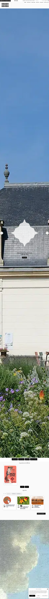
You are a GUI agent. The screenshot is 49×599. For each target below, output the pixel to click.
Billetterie (30, 0)
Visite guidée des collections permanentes (37, 506)
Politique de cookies (38, 597)
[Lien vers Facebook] (42, 1)
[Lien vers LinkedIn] (45, 1)
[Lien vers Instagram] (44, 1)
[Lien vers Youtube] (48, 1)
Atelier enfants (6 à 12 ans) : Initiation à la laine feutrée (24, 507)
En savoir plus (24, 258)
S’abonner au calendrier (41, 513)
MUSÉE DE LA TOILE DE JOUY (5, 0)
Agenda (24, 0)
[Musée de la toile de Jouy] (5, 5)
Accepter (32, 595)
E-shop (27, 0)
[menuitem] (5, 1)
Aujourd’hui (8, 493)
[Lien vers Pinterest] (47, 1)
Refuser (39, 595)
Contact (33, 0)
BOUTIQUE (16, 0)
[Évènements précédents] (3, 493)
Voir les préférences (44, 595)
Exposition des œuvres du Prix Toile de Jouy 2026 (10, 505)
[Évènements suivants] (5, 493)
